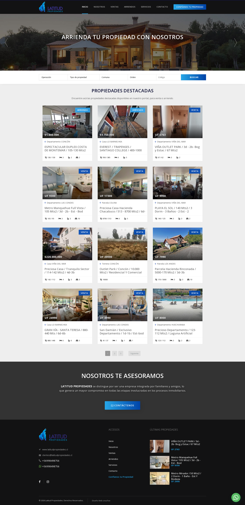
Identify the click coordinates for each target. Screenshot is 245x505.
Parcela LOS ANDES (166, 263)
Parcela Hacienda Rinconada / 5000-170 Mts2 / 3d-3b (175, 270)
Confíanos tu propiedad (189, 7)
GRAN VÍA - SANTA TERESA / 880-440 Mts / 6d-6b (66, 331)
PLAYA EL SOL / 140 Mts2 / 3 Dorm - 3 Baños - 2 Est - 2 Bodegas (173, 211)
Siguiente (134, 353)
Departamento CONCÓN (58, 141)
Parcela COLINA (109, 202)
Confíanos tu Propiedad (121, 476)
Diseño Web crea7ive (101, 500)
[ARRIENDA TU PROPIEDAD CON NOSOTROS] (122, 48)
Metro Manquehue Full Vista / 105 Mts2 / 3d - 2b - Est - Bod (65, 209)
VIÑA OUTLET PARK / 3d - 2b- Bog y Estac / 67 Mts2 (177, 148)
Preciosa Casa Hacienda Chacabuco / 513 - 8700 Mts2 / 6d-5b (122, 211)
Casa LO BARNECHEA (112, 141)
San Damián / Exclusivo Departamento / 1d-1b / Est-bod (122, 331)
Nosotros (99, 6)
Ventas (114, 6)
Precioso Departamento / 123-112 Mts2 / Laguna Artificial (175, 331)
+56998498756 (50, 460)
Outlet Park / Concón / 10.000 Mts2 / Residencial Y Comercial (121, 270)
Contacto (162, 6)
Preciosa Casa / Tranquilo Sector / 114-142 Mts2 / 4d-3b (67, 270)
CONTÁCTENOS (124, 405)
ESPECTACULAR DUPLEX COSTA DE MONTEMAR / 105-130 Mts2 (66, 148)
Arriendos (129, 6)
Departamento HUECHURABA (171, 324)
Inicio (85, 6)
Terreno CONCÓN (110, 263)
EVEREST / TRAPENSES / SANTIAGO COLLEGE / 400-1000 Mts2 (121, 150)
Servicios (146, 6)
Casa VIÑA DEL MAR (56, 263)
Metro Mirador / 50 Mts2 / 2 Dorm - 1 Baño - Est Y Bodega (186, 476)
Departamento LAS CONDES (60, 202)
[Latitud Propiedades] (51, 6)
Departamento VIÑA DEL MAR (171, 141)
